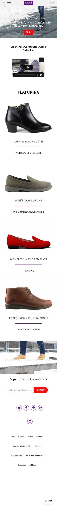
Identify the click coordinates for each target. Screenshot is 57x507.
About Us (39, 436)
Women (21, 436)
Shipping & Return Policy (22, 446)
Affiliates (33, 465)
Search (30, 436)
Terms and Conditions (34, 455)
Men (12, 436)
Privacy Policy (16, 455)
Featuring (28, 92)
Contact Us (22, 465)
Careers (38, 446)
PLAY (28, 32)
